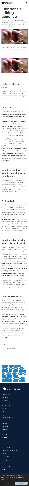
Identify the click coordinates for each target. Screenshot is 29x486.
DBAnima (4, 423)
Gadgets (4, 437)
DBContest (5, 426)
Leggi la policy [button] (5, 479)
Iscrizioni (4, 432)
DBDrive (4, 429)
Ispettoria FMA (6, 447)
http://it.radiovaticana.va (8, 348)
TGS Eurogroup (6, 456)
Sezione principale (14, 47)
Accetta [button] (21, 483)
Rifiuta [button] (7, 483)
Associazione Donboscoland (9, 450)
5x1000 (4, 453)
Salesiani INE (5, 445)
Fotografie (4, 434)
